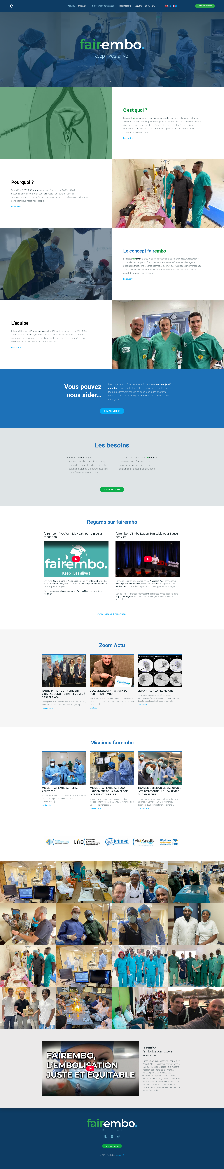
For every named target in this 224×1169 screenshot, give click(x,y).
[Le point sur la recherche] (160, 670)
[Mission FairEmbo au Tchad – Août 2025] (64, 768)
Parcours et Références (103, 6)
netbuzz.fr (120, 1155)
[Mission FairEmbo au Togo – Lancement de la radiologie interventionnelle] (112, 768)
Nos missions (125, 6)
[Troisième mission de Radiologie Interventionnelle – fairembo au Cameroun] (160, 768)
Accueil (71, 6)
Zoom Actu (150, 6)
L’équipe (138, 6)
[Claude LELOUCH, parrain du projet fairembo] (112, 670)
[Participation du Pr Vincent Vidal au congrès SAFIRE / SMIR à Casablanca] (64, 670)
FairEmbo (82, 6)
